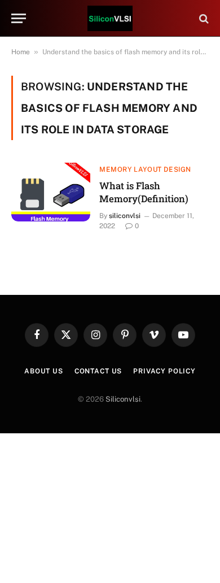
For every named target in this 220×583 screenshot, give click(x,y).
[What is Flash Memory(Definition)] (50, 192)
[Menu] (18, 18)
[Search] (203, 18)
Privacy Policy (164, 371)
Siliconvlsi (122, 399)
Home (20, 52)
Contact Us (98, 371)
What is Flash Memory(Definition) (143, 192)
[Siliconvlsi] (110, 18)
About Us (43, 371)
